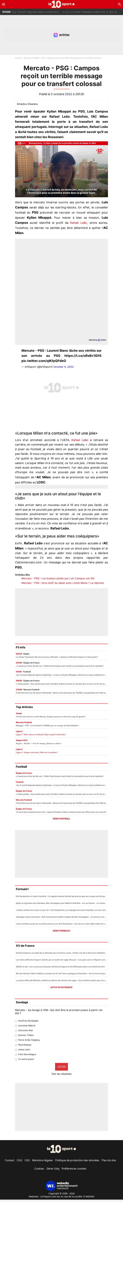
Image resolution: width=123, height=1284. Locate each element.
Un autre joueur (26, 1059)
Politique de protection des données (77, 1160)
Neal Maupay (24, 1044)
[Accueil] (62, 4)
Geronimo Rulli (25, 1030)
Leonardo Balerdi (26, 1025)
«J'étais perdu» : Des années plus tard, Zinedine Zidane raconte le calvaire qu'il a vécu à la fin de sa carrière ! (62, 14)
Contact (9, 1160)
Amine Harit (24, 1049)
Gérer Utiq (52, 1168)
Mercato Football (31, 58)
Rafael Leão (79, 440)
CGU (19, 1160)
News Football (61, 818)
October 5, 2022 (63, 366)
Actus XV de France (61, 987)
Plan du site (109, 1160)
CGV (27, 1160)
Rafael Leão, (78, 222)
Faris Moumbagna (27, 1054)
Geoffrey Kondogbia (28, 1020)
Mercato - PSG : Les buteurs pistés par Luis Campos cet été (57, 578)
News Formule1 (61, 930)
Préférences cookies (74, 1168)
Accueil (18, 58)
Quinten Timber (26, 1035)
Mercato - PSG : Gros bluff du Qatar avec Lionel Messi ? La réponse (62, 582)
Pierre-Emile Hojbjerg (29, 1040)
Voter (61, 1066)
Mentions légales (42, 1160)
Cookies (39, 1168)
